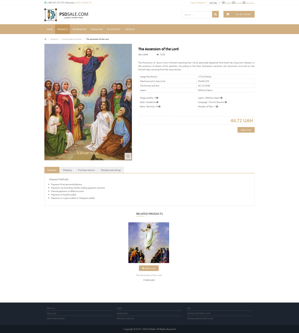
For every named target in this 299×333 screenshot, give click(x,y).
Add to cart (246, 129)
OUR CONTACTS (83, 2)
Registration (122, 313)
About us (51, 308)
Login (119, 308)
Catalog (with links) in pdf (198, 313)
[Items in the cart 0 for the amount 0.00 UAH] (227, 14)
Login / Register (198, 2)
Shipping (67, 170)
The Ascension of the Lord (148, 275)
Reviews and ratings (111, 170)
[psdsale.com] (66, 14)
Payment (51, 170)
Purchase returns (86, 170)
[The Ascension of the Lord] (148, 242)
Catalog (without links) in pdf (200, 318)
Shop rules (51, 313)
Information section (56, 318)
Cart (189, 308)
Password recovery (125, 318)
